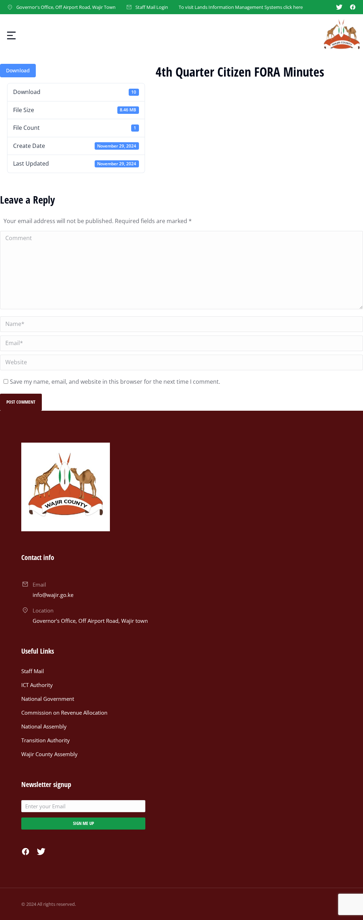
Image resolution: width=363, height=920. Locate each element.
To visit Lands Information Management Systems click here (241, 7)
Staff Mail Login (151, 7)
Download (18, 70)
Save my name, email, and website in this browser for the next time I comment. (115, 382)
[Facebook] (353, 7)
